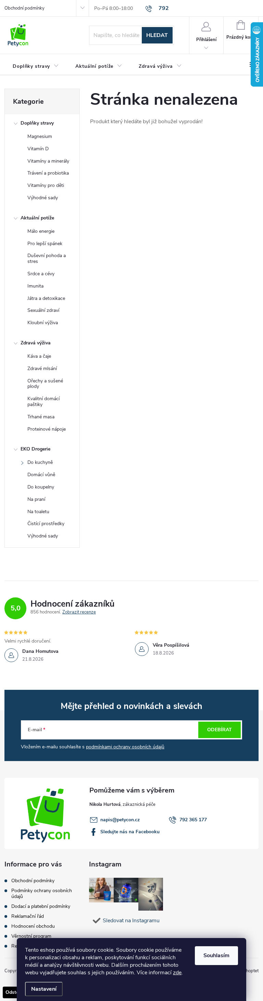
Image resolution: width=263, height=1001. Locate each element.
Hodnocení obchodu (33, 926)
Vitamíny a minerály (48, 161)
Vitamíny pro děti (45, 185)
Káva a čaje (39, 356)
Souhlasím (216, 955)
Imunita (35, 286)
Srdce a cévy (40, 273)
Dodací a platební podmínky (40, 906)
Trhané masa (40, 417)
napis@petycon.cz (120, 819)
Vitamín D (38, 148)
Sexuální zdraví (43, 310)
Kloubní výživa (42, 322)
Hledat (157, 35)
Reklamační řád (27, 916)
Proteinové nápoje (46, 429)
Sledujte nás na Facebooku (130, 831)
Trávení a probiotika (48, 173)
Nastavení (44, 989)
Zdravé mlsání (42, 368)
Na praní (36, 499)
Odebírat (219, 729)
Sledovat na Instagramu (131, 920)
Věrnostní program (31, 936)
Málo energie (40, 231)
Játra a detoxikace (46, 298)
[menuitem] (35, 66)
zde (177, 972)
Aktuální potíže (37, 218)
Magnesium (39, 136)
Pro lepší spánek (44, 243)
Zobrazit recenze (79, 612)
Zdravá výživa (36, 343)
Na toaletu (38, 511)
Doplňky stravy (37, 123)
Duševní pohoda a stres (46, 258)
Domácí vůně (41, 474)
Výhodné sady (42, 197)
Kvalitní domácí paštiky (43, 401)
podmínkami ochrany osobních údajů (125, 747)
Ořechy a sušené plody (45, 384)
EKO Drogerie (35, 449)
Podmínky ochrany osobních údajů (41, 893)
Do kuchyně (40, 462)
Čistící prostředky (45, 523)
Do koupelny (40, 487)
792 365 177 (193, 819)
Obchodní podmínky (24, 8)
